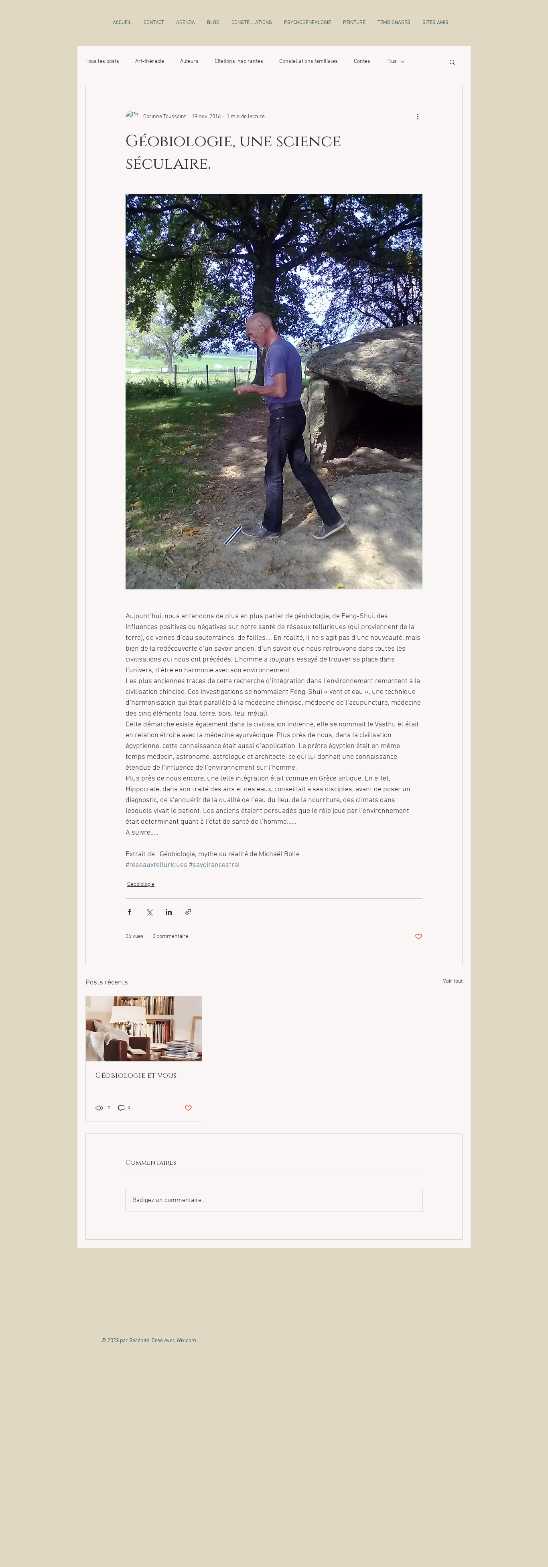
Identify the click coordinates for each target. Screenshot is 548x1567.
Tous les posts (102, 61)
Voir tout (453, 981)
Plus (391, 61)
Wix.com (186, 1340)
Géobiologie (140, 884)
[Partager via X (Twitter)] (149, 912)
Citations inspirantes (239, 61)
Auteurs (189, 61)
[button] (452, 61)
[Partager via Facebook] (129, 912)
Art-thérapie (149, 61)
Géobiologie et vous (136, 1076)
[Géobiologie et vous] (144, 1028)
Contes (362, 61)
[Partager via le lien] (188, 912)
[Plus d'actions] (417, 116)
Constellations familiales (308, 61)
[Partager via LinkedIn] (169, 912)
